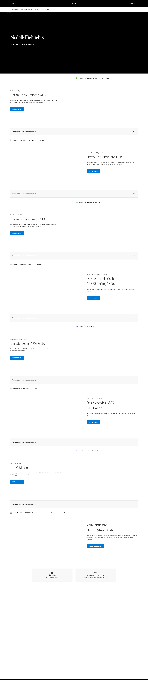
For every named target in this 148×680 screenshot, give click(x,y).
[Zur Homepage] (74, 4)
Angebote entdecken (95, 546)
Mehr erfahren (17, 109)
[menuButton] (13, 3)
